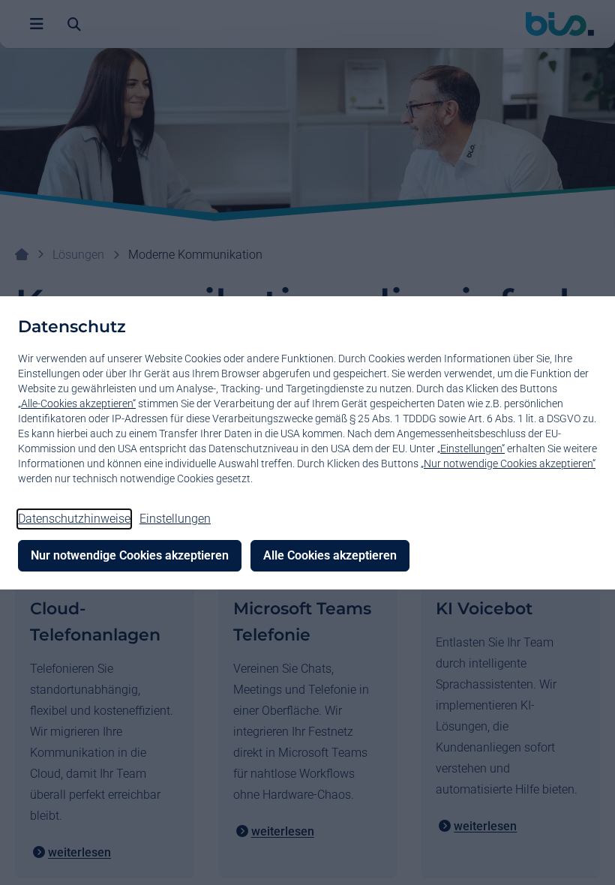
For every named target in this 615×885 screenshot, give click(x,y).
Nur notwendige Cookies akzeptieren (130, 555)
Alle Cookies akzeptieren (330, 555)
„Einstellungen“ (471, 448)
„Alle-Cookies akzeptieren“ (77, 404)
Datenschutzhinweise (74, 519)
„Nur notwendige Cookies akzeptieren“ (508, 464)
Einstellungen (175, 519)
